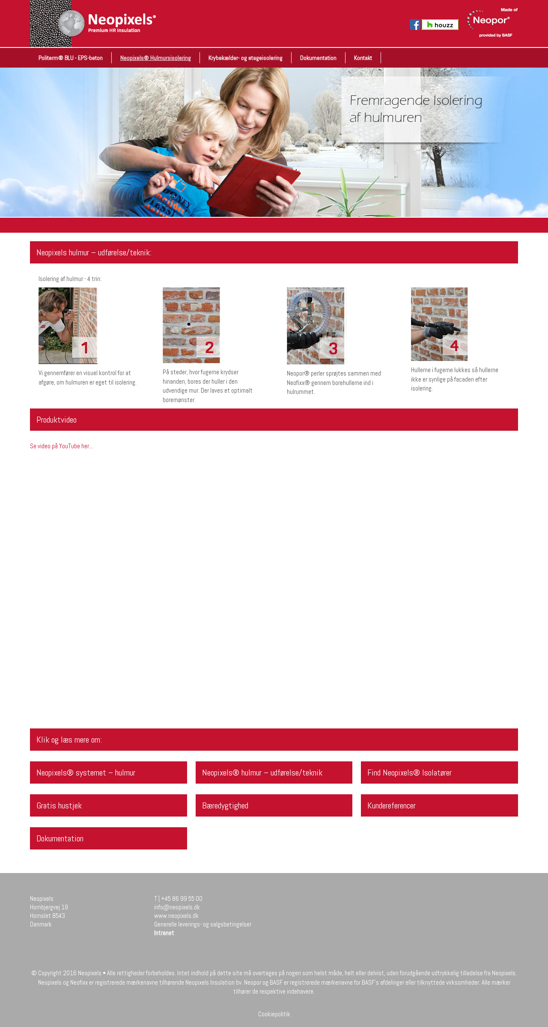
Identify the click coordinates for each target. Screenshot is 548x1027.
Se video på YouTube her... (61, 446)
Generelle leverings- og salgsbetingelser (202, 924)
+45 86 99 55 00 (182, 898)
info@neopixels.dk (177, 907)
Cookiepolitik (274, 1014)
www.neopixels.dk (176, 916)
